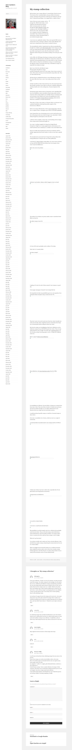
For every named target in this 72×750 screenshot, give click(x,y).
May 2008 (7, 286)
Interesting (8, 87)
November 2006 (9, 321)
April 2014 (8, 190)
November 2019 (9, 169)
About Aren (8, 36)
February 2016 (8, 180)
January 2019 (8, 174)
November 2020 (9, 161)
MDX (7, 93)
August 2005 (8, 350)
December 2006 (9, 319)
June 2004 (7, 378)
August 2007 (8, 303)
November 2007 (9, 297)
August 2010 (8, 237)
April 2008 (8, 288)
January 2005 (8, 364)
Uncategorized (8, 122)
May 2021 (7, 149)
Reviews (7, 106)
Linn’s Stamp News (52, 108)
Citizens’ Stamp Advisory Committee (45, 97)
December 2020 (9, 159)
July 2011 (7, 223)
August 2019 (8, 171)
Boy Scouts (8, 71)
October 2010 (8, 233)
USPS (36, 27)
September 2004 (9, 372)
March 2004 (8, 383)
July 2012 (7, 212)
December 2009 (9, 251)
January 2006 (8, 340)
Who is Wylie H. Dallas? (10, 60)
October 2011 (8, 221)
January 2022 (8, 147)
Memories (7, 95)
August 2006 (8, 327)
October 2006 (8, 323)
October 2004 (8, 370)
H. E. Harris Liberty (39, 141)
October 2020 (8, 163)
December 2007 (9, 296)
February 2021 (8, 155)
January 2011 (8, 229)
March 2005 (8, 360)
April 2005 (8, 358)
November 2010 (9, 231)
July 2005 (7, 352)
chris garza (36, 576)
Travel (7, 120)
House (7, 83)
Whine (7, 128)
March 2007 (8, 313)
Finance (7, 77)
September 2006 (9, 325)
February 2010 (8, 247)
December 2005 (9, 342)
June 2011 (7, 225)
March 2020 (8, 167)
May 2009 (7, 264)
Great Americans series (44, 371)
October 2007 (8, 299)
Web (6, 126)
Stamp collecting (9, 112)
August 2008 (8, 280)
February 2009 (8, 270)
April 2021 (8, 151)
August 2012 (8, 210)
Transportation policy (10, 118)
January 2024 (8, 141)
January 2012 (8, 219)
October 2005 (8, 346)
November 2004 (9, 368)
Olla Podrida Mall (47, 47)
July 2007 (7, 305)
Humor (7, 85)
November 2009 (9, 253)
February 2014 (8, 192)
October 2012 (8, 208)
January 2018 (8, 176)
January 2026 (8, 137)
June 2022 (7, 145)
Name (31, 707)
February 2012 (8, 217)
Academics (8, 67)
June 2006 (7, 331)
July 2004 (7, 376)
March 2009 (8, 268)
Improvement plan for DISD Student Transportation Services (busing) (11, 49)
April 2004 (8, 381)
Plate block (32, 457)
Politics (7, 103)
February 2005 (8, 362)
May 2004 (7, 379)
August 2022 (8, 143)
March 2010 (8, 245)
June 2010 (7, 241)
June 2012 (7, 214)
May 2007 (7, 309)
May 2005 (7, 356)
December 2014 (9, 188)
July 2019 (7, 173)
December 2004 (9, 366)
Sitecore (7, 108)
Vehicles (7, 124)
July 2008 (7, 282)
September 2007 (9, 301)
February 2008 (8, 292)
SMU (6, 110)
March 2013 (8, 200)
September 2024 (9, 139)
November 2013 (9, 194)
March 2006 (8, 337)
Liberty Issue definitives (42, 336)
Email (31, 712)
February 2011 (8, 227)
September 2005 (9, 348)
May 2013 (7, 198)
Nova (7, 99)
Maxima (7, 91)
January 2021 (8, 157)
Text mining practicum (10, 58)
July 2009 (7, 260)
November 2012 (9, 206)
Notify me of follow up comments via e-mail (40, 704)
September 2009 (9, 256)
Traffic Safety (8, 116)
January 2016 (8, 182)
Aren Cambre (40, 559)
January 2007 (8, 317)
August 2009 (8, 258)
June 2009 (7, 262)
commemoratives (55, 330)
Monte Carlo (8, 97)
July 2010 (7, 239)
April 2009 (8, 266)
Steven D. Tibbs (38, 651)
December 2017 (9, 178)
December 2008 (9, 274)
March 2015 (8, 186)
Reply (32, 605)
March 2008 (8, 290)
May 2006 (7, 333)
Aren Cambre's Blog (10, 5)
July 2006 (7, 329)
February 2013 (8, 202)
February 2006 (8, 338)
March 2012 (8, 215)
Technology (8, 114)
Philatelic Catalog (42, 27)
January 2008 (8, 294)
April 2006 (8, 335)
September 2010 (9, 235)
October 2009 (8, 255)
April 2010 (8, 243)
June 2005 (7, 354)
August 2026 (8, 135)
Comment (32, 686)
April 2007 (8, 311)
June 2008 (7, 284)
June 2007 (7, 307)
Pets (6, 101)
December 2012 (9, 204)
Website (31, 717)
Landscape (8, 89)
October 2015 (8, 184)
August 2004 (8, 374)
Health (7, 81)
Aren (7, 69)
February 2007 (8, 315)
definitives (44, 327)
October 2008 (8, 276)
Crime (7, 73)
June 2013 (7, 196)
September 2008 (9, 278)
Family (7, 75)
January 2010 (8, 249)
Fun (6, 79)
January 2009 (8, 272)
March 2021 (8, 153)
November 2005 (9, 344)
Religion (7, 104)
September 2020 (9, 165)
